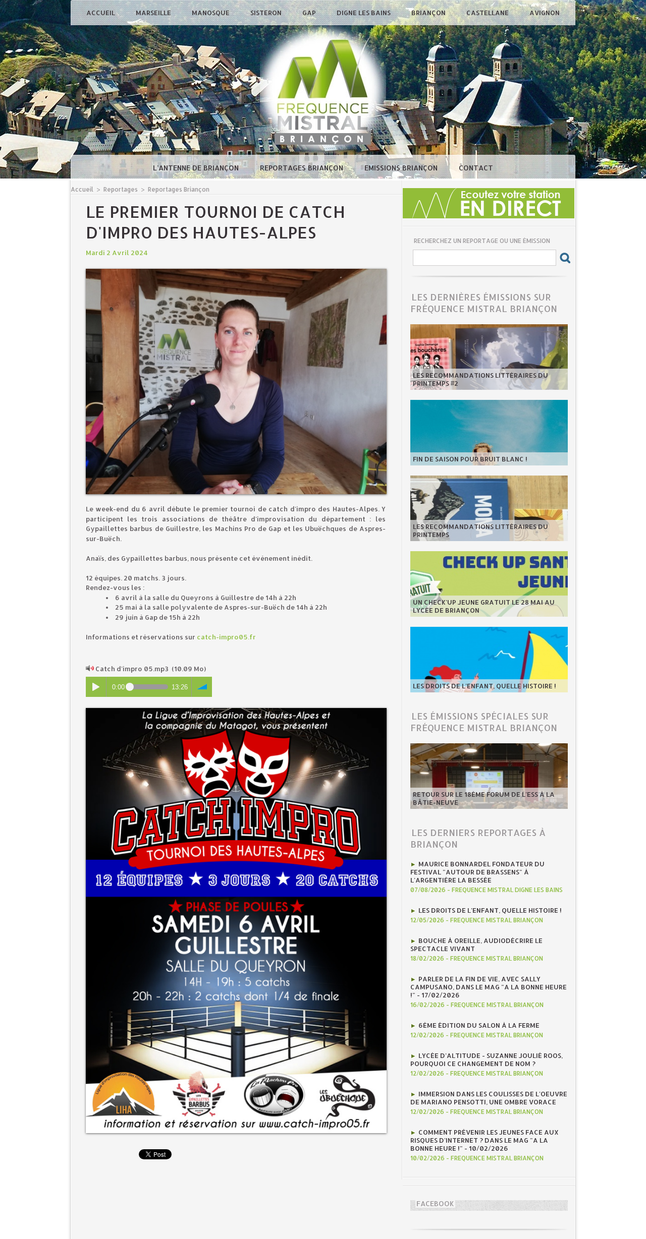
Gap (309, 13)
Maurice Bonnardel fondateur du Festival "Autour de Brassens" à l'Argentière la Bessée (477, 872)
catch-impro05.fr (226, 637)
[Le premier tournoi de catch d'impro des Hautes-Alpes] (236, 272)
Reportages (120, 189)
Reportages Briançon (302, 167)
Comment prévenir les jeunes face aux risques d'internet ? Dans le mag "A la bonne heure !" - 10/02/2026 (484, 1140)
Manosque (211, 13)
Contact (476, 167)
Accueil (101, 13)
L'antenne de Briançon (197, 167)
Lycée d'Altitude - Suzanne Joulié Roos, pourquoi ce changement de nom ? (486, 1059)
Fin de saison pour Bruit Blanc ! (470, 459)
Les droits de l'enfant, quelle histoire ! (484, 686)
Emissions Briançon (402, 167)
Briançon (429, 13)
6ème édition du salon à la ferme (479, 1025)
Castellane (488, 13)
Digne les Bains (364, 13)
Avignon (544, 13)
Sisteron (266, 13)
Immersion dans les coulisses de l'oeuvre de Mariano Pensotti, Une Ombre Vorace (488, 1098)
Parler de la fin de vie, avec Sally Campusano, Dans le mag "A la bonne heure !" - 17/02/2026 (488, 987)
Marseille (154, 13)
